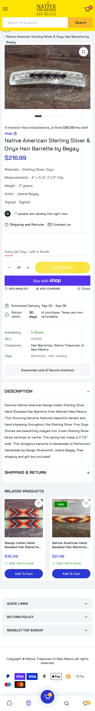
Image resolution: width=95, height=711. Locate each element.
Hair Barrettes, (42, 345)
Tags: (9, 356)
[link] (39, 503)
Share (85, 288)
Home (6, 31)
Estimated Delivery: (26, 306)
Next (87, 541)
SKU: (8, 339)
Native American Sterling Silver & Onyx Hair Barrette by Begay (47, 144)
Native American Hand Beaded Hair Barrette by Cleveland (69, 545)
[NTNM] (46, 9)
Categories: (13, 345)
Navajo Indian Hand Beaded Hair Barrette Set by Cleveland (22, 545)
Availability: (13, 332)
